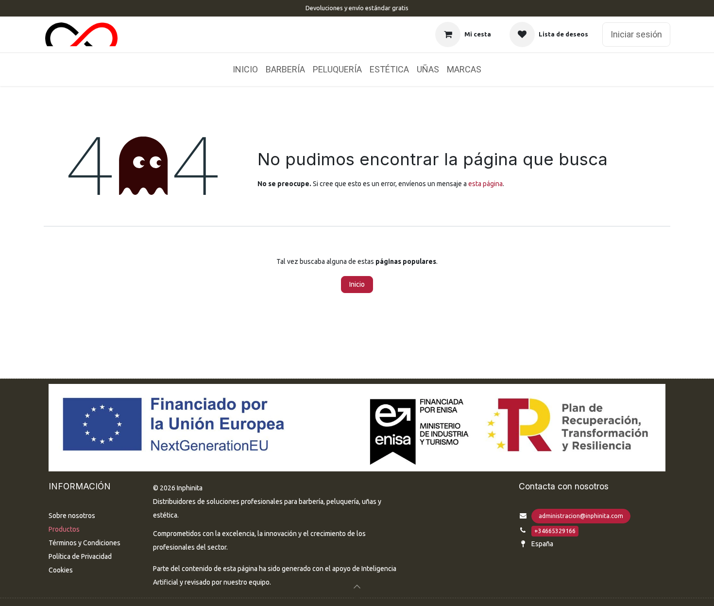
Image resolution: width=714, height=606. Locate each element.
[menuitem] (245, 69)
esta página (485, 184)
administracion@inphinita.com (581, 516)
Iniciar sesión (636, 34)
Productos (64, 529)
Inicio (357, 284)
